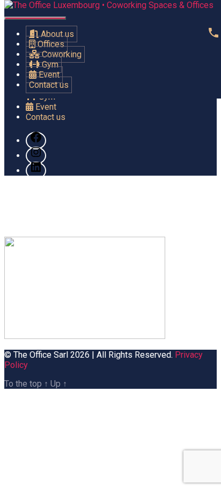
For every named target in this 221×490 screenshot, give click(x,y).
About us (56, 34)
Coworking (61, 54)
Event (48, 75)
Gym (49, 64)
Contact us (49, 85)
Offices (49, 44)
